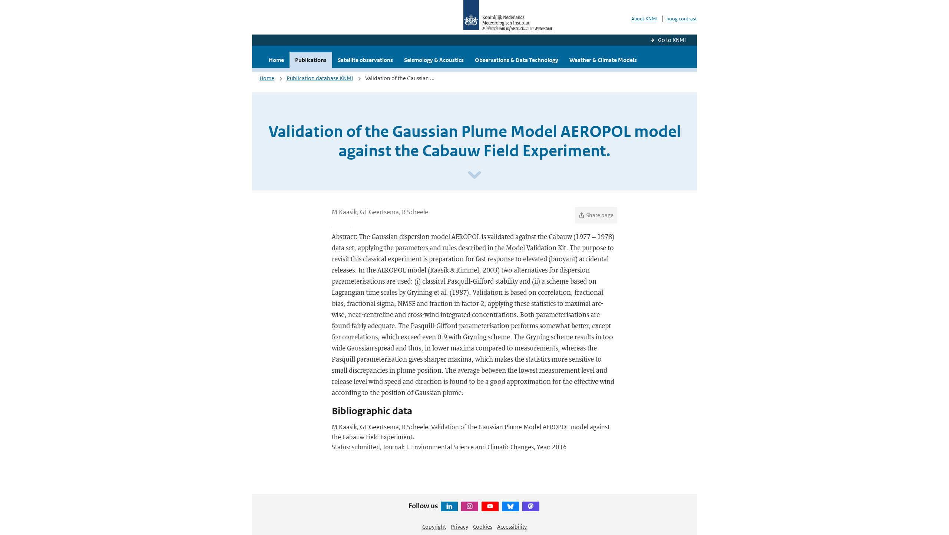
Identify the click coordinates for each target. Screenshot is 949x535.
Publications (311, 59)
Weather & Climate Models (603, 59)
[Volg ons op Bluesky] (510, 506)
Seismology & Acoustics (434, 59)
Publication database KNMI (320, 78)
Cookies (482, 526)
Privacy (459, 526)
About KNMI (644, 19)
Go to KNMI (672, 39)
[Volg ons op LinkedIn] (449, 506)
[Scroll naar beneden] (474, 175)
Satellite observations (365, 59)
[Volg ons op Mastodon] (531, 506)
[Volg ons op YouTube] (490, 506)
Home (276, 59)
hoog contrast (682, 19)
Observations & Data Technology (516, 59)
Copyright (434, 526)
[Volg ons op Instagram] (470, 506)
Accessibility (512, 526)
